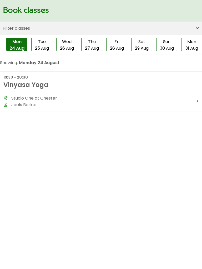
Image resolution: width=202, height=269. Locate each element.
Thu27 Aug (92, 45)
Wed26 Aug (67, 45)
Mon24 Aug (16, 45)
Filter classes (16, 28)
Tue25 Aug (42, 45)
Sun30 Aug (167, 45)
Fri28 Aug (117, 45)
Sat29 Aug (142, 45)
